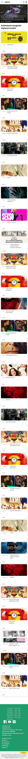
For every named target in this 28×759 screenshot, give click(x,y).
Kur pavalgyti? (6, 743)
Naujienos (4, 747)
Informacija (5, 745)
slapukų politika (20, 757)
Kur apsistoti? (5, 742)
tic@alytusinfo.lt (6, 728)
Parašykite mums (6, 735)
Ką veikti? (4, 740)
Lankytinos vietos (6, 738)
